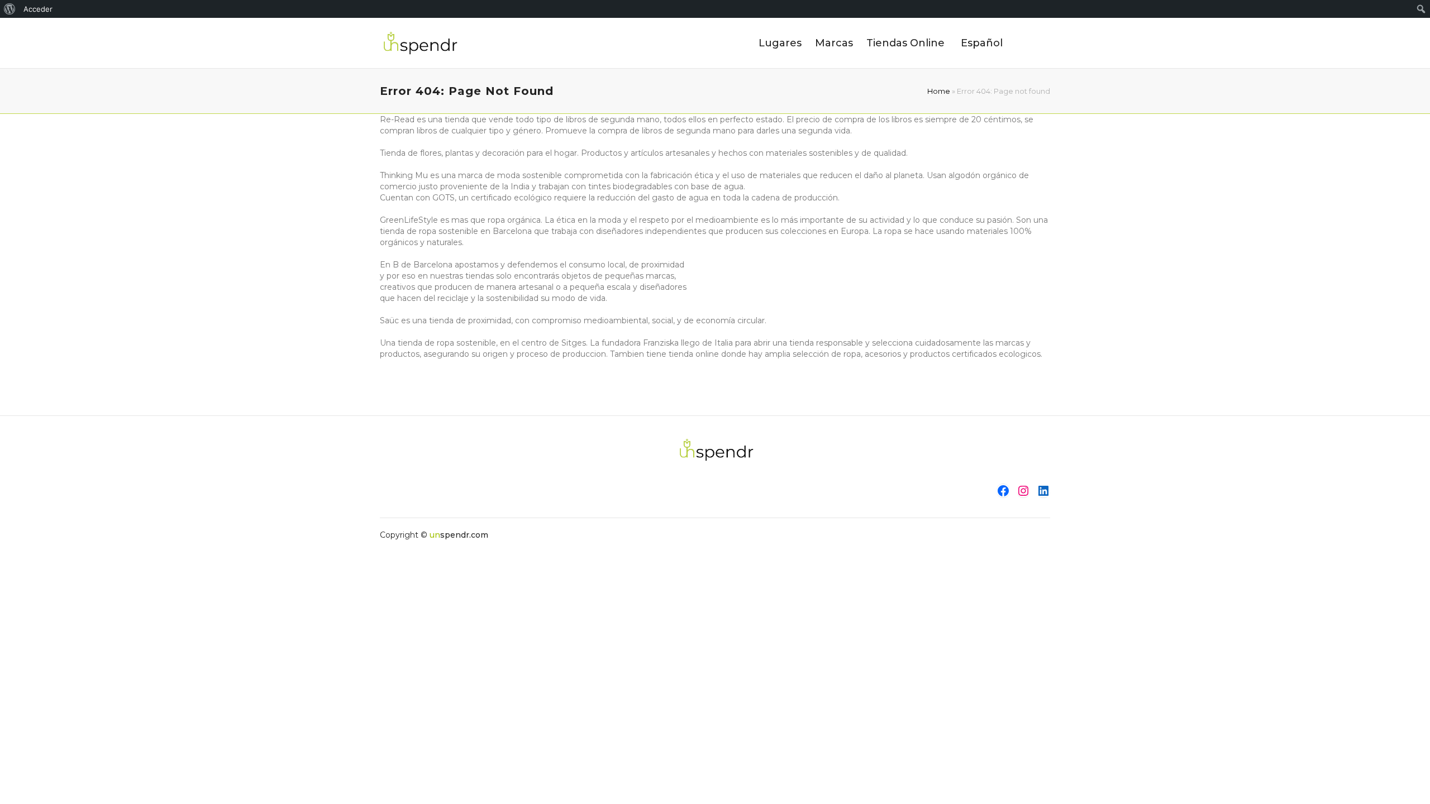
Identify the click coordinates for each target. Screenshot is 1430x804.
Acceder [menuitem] (38, 8)
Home (938, 91)
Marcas (834, 43)
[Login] (1042, 43)
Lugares (780, 43)
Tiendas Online (905, 43)
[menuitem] (10, 9)
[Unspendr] (419, 42)
